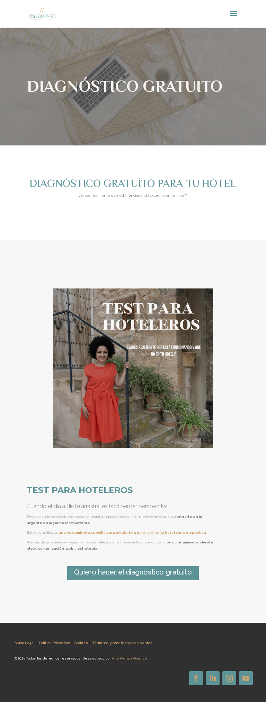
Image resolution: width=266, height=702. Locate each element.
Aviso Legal (25, 643)
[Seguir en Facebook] (196, 678)
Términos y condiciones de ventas (122, 643)
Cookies (81, 643)
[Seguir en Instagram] (229, 678)
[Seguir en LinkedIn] (213, 678)
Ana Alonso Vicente (129, 658)
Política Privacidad (54, 643)
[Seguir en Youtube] (246, 678)
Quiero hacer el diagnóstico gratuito (133, 572)
